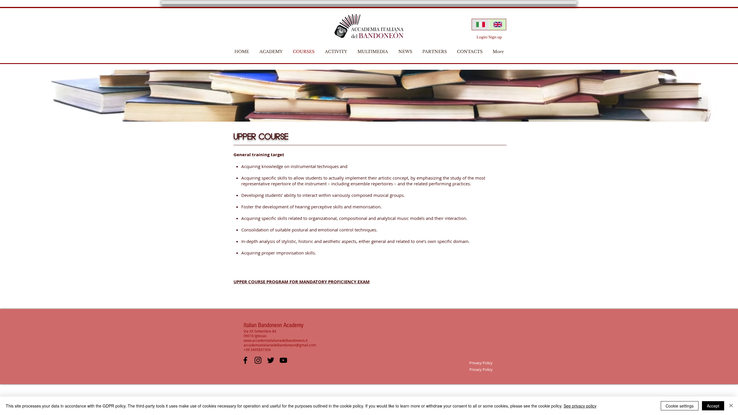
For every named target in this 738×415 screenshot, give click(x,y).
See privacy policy (580, 406)
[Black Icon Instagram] (258, 360)
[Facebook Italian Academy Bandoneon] (245, 360)
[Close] (731, 405)
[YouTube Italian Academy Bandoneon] (283, 360)
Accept (713, 406)
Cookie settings (680, 406)
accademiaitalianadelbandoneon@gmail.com (280, 345)
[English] (497, 24)
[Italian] (480, 24)
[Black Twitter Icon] (270, 360)
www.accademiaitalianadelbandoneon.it (276, 340)
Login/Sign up (489, 37)
